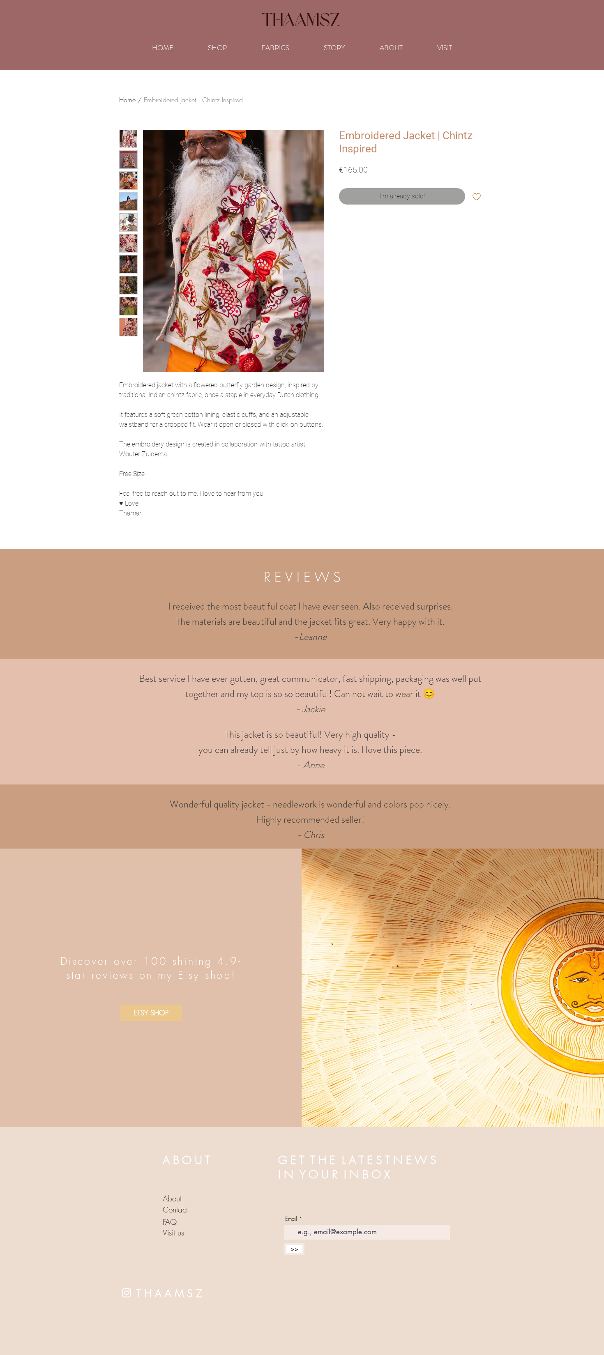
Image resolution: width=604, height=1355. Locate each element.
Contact (175, 1209)
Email (291, 1219)
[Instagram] (126, 1292)
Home (127, 99)
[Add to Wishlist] (476, 196)
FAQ (170, 1222)
